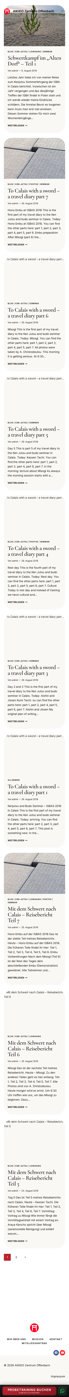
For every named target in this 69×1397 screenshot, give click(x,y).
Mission (38, 1339)
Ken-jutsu (21, 184)
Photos (33, 184)
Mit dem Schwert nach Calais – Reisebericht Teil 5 (32, 1178)
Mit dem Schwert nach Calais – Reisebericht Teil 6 (32, 1048)
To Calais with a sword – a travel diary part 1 (34, 789)
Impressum (58, 1376)
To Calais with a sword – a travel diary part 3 (34, 670)
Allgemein (14, 780)
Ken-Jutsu (21, 51)
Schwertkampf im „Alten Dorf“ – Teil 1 (34, 60)
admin (15, 70)
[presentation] (34, 25)
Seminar (47, 51)
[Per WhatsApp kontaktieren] (62, 1391)
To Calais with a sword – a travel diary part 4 (34, 551)
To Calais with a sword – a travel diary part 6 (34, 312)
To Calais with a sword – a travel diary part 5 (34, 431)
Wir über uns (16, 1339)
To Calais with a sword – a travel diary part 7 (34, 193)
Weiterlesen (17, 125)
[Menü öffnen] (62, 11)
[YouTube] (62, 1352)
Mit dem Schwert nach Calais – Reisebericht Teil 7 (32, 914)
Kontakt (56, 1339)
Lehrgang (35, 51)
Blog (10, 51)
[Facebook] (56, 1352)
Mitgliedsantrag (34, 1343)
